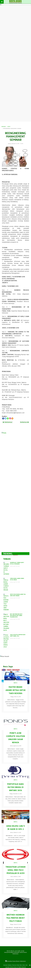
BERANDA (4, 126)
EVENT (8, 126)
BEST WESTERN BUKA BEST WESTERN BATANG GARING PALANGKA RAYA (16, 615)
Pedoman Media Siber (17, 965)
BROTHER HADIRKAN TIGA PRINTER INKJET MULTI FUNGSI (15, 918)
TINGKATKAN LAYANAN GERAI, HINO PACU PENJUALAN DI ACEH (15, 870)
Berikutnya (23, 422)
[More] (12, 418)
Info (27, 965)
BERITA (15, 682)
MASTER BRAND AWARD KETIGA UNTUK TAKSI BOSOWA (16, 690)
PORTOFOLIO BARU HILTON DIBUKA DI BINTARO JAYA (15, 787)
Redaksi (9, 965)
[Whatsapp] (8, 418)
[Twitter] (5, 418)
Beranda (5, 965)
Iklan (24, 965)
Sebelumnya (8, 422)
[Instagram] (10, 418)
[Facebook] (3, 418)
